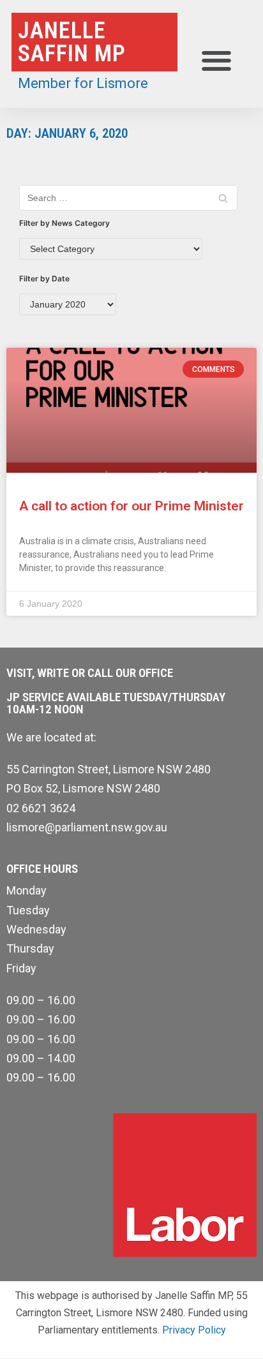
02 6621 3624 (40, 808)
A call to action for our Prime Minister (131, 506)
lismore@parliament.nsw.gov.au (86, 827)
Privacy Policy (194, 1330)
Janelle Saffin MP (72, 42)
